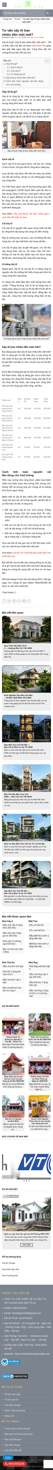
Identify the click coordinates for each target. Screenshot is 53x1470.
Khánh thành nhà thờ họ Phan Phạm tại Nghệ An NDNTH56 (40, 1079)
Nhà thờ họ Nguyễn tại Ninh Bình (13, 1120)
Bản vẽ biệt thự (36, 925)
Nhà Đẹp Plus (39, 46)
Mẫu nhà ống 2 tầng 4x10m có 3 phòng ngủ (38, 993)
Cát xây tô (15, 71)
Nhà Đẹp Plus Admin (35, 37)
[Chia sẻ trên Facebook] (4, 601)
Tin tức (17, 19)
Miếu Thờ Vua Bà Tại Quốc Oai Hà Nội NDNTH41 (40, 1038)
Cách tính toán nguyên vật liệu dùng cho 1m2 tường (24, 83)
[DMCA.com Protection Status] (15, 1376)
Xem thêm (26, 1245)
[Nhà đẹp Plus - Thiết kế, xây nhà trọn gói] (29, 4)
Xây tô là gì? (12, 64)
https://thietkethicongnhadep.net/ (32, 1354)
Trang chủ (7, 19)
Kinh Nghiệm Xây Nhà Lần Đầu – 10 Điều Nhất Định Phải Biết (18, 696)
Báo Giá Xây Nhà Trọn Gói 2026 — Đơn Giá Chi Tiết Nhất (18, 795)
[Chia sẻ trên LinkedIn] (24, 601)
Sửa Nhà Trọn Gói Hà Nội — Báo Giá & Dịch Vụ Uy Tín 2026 (18, 746)
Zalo (8, 1457)
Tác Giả (30, 1460)
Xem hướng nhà (10, 1275)
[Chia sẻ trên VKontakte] (19, 601)
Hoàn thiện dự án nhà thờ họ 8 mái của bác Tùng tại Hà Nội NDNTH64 (13, 1079)
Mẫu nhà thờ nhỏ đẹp (13, 966)
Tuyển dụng (41, 1460)
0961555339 (15, 1463)
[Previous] (3, 1223)
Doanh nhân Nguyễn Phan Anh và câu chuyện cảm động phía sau (39, 1121)
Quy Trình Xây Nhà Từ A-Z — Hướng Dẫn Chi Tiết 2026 (18, 647)
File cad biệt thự (37, 930)
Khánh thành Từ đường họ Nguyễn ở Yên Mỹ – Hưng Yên (13, 1039)
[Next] (49, 1223)
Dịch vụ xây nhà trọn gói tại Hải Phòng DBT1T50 (26, 1234)
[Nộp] (47, 13)
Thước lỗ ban (8, 1263)
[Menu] (4, 5)
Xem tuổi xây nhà (10, 1269)
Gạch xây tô (16, 67)
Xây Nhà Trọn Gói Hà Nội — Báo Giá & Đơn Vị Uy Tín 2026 (18, 892)
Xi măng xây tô (18, 74)
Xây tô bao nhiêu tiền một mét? (20, 78)
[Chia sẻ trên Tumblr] (29, 601)
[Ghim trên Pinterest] (14, 601)
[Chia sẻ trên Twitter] (9, 601)
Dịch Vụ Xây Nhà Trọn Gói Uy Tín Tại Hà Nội (24, 844)
